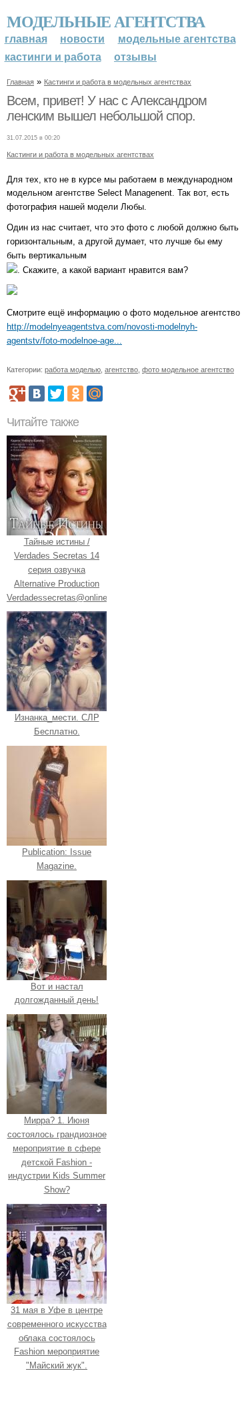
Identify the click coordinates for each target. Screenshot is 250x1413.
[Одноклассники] (75, 394)
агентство (121, 370)
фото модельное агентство (188, 370)
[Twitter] (56, 394)
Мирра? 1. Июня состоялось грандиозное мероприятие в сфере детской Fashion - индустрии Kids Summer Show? (57, 1155)
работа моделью (73, 370)
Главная (26, 39)
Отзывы (135, 57)
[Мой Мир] (95, 394)
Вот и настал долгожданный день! (57, 993)
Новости (82, 39)
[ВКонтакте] (37, 394)
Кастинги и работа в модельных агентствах (117, 82)
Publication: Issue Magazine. (56, 859)
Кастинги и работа (53, 57)
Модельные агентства (106, 21)
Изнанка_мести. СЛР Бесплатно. (57, 724)
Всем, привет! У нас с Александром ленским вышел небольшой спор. (107, 108)
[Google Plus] (17, 394)
